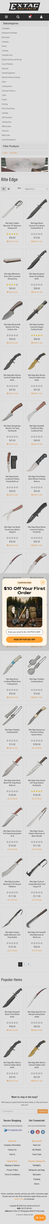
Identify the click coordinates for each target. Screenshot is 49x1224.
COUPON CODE (24, 583)
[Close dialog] (43, 582)
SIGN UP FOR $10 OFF (24, 639)
